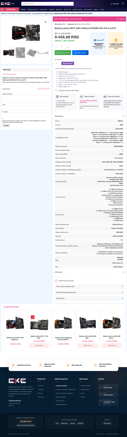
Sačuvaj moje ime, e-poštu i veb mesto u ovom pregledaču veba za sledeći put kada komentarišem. (24, 121)
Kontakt (83, 397)
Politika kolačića (85, 389)
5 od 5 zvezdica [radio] (48, 88)
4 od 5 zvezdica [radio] (46, 88)
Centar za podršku (61, 385)
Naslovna (4, 13)
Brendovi (40, 389)
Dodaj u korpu (64, 53)
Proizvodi (40, 385)
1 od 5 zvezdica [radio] (38, 88)
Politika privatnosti (85, 385)
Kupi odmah (82, 53)
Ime (4, 105)
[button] (45, 22)
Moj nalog (41, 397)
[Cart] (123, 3)
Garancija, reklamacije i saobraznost (65, 389)
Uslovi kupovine (60, 400)
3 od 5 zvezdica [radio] (43, 88)
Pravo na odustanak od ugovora (64, 393)
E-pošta (5, 112)
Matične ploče (48, 13)
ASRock (88, 24)
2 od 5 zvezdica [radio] (41, 88)
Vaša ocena (6, 89)
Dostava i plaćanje (61, 397)
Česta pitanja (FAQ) (61, 404)
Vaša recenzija (7, 94)
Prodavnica (11, 13)
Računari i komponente (23, 13)
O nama (83, 393)
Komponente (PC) (37, 13)
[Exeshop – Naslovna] (17, 380)
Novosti (40, 393)
